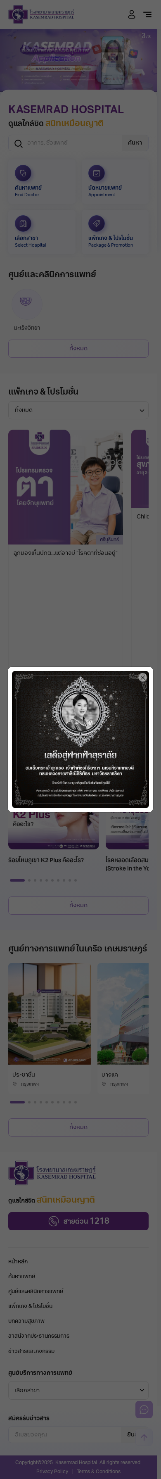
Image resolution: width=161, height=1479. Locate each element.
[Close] (142, 677)
